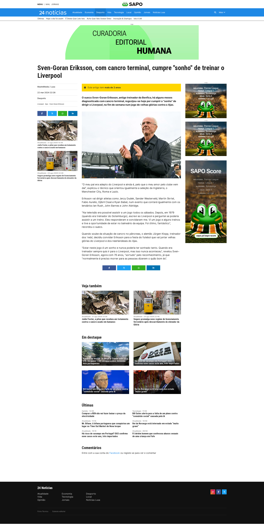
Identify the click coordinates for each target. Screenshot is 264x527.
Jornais (55, 4)
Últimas (87, 405)
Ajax (46, 104)
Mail (48, 4)
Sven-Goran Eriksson (57, 104)
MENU (40, 4)
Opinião (85, 411)
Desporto (41, 98)
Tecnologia (136, 411)
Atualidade (41, 143)
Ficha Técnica (42, 511)
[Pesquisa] (215, 12)
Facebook (114, 453)
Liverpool (40, 104)
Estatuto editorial (58, 511)
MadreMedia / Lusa (46, 87)
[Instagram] (213, 491)
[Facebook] (218, 491)
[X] (224, 491)
